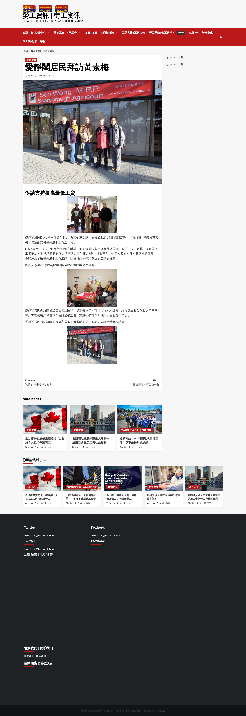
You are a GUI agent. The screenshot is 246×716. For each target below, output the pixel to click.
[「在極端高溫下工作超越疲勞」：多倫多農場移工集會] (82, 478)
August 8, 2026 (84, 503)
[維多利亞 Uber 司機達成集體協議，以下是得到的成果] (139, 419)
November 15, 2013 (46, 75)
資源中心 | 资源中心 (34, 33)
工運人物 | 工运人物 (133, 33)
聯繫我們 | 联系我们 (35, 656)
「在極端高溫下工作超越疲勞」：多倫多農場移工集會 (81, 497)
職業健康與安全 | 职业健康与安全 (82, 486)
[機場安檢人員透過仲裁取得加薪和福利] (164, 478)
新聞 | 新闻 (107, 33)
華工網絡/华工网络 (34, 41)
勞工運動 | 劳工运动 (166, 33)
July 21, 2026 (164, 503)
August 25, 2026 (44, 447)
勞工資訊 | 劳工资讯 (52, 15)
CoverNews (141, 710)
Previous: (38, 383)
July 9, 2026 (137, 447)
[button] (221, 37)
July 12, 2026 (90, 447)
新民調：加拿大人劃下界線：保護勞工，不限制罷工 (122, 497)
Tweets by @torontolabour (39, 535)
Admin (31, 75)
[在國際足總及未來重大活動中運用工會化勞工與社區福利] (92, 419)
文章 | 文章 (91, 33)
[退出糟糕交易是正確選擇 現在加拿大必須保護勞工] (45, 419)
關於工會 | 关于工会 (65, 33)
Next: (146, 383)
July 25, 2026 (124, 503)
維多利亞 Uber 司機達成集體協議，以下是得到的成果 (139, 441)
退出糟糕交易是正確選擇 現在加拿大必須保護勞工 (44, 441)
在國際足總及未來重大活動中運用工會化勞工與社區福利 (90, 441)
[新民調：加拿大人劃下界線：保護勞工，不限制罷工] (123, 478)
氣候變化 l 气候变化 (201, 33)
